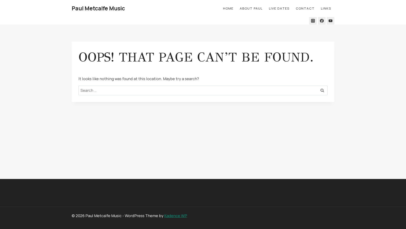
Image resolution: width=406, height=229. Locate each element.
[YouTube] (330, 21)
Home (228, 8)
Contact (305, 8)
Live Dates (279, 8)
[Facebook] (322, 21)
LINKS (326, 8)
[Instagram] (313, 21)
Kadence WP (175, 215)
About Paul (251, 8)
